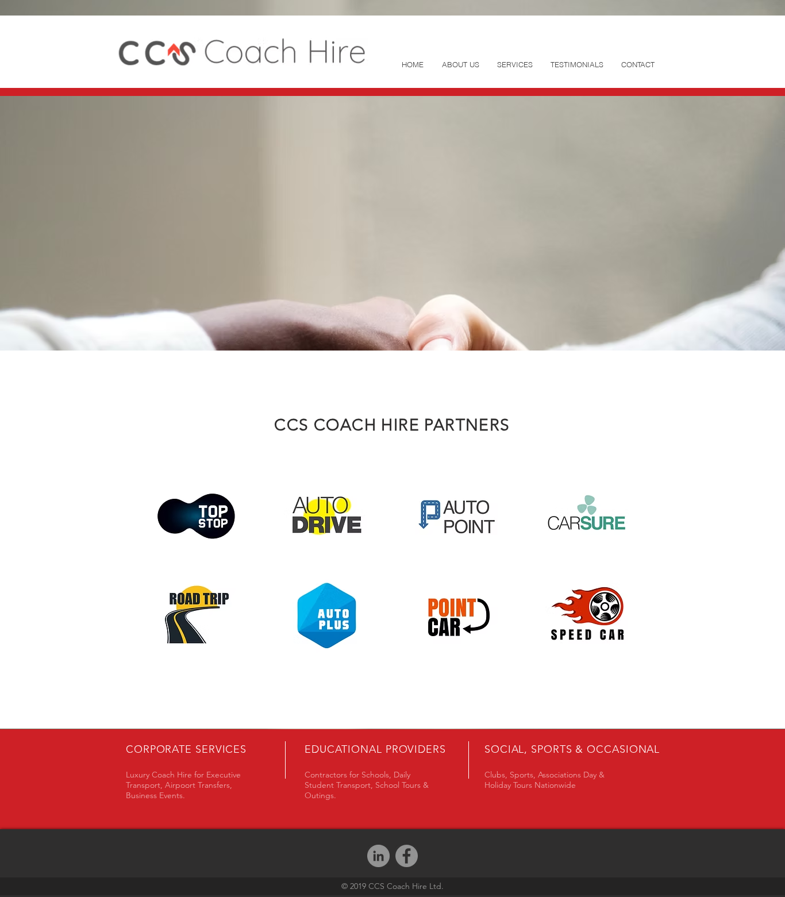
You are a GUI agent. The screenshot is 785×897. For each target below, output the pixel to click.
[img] (196, 516)
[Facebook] (406, 856)
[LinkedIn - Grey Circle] (378, 856)
